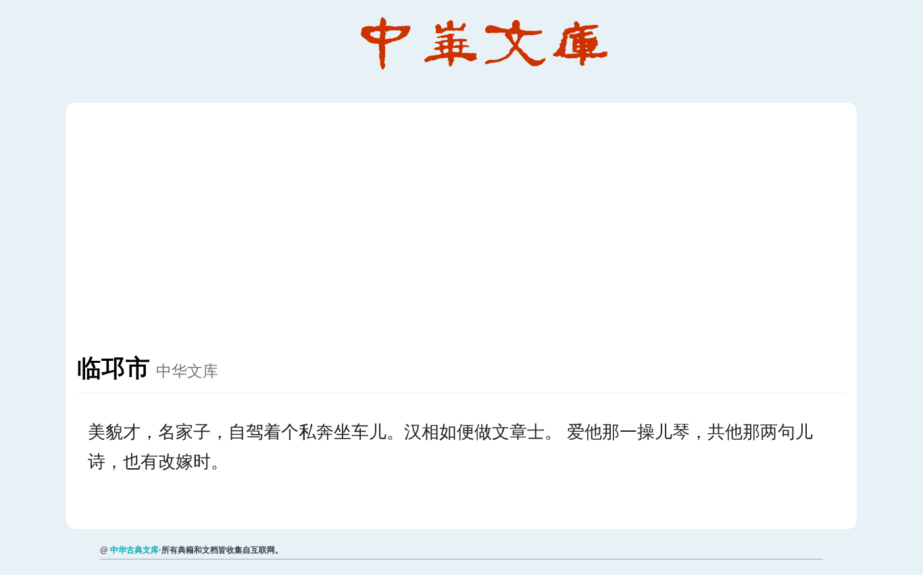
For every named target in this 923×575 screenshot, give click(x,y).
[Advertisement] (482, 235)
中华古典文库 (134, 550)
